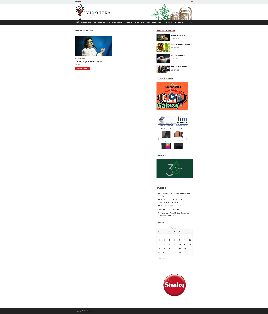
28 (174, 253)
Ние (179, 22)
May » (164, 259)
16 (185, 244)
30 (185, 253)
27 (169, 253)
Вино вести (103, 22)
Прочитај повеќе (81, 68)
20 (169, 248)
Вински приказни (88, 22)
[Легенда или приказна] (163, 67)
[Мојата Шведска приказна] (163, 45)
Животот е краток (178, 35)
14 (174, 244)
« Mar (159, 259)
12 (164, 244)
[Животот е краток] (163, 35)
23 (185, 248)
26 (164, 253)
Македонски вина (142, 22)
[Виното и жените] (163, 55)
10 (190, 240)
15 (180, 244)
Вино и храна (117, 22)
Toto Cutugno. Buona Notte (88, 61)
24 (190, 248)
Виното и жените (178, 55)
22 (180, 248)
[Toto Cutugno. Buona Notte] (93, 47)
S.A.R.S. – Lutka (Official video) (168, 209)
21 (174, 248)
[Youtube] (192, 2)
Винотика (90, 311)
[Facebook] (189, 2)
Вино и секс (157, 22)
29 (180, 253)
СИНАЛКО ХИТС (80, 58)
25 (159, 253)
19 (164, 248)
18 (159, 248)
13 (169, 244)
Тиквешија (169, 22)
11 (159, 244)
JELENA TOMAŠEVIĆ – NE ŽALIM (170, 206)
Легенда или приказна (180, 67)
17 (190, 244)
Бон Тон (129, 22)
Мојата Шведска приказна (182, 44)
